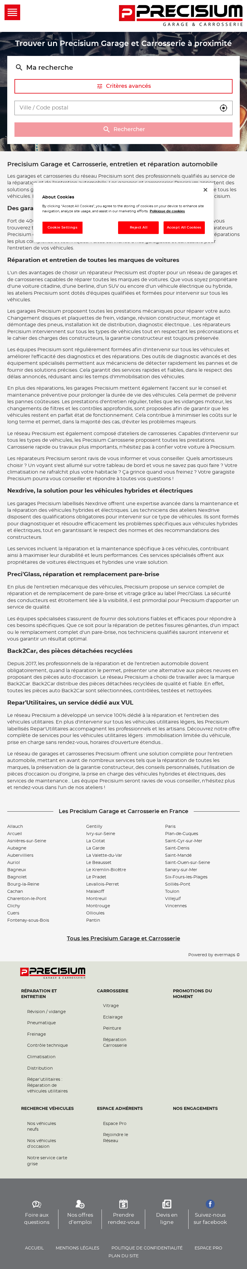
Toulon (172, 892)
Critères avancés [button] (128, 86)
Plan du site (123, 1256)
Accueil (34, 1248)
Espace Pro (115, 1124)
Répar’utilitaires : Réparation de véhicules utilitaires (47, 1085)
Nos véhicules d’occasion (41, 1144)
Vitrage (111, 1006)
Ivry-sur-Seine (100, 834)
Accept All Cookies (184, 227)
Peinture (112, 1028)
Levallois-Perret (102, 884)
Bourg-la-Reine (23, 884)
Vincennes (176, 906)
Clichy (13, 906)
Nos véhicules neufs (41, 1127)
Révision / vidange (46, 1012)
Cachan (15, 892)
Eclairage (113, 1017)
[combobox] (115, 108)
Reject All (139, 227)
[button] (223, 108)
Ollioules (95, 913)
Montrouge (98, 906)
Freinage (36, 1034)
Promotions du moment (192, 994)
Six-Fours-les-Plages (186, 877)
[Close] (205, 189)
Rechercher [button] (129, 129)
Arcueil (14, 834)
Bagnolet (17, 877)
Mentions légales (77, 1248)
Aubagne (16, 848)
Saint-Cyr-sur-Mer (183, 841)
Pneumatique (41, 1023)
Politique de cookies (167, 211)
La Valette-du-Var (104, 855)
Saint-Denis (177, 848)
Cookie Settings (63, 227)
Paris (170, 827)
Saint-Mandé (178, 855)
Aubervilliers (20, 855)
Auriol (13, 863)
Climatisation (41, 1057)
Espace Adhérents (120, 1109)
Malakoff (95, 892)
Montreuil (96, 899)
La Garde (95, 848)
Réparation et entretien (39, 994)
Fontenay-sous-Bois (28, 920)
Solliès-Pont (177, 884)
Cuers (13, 913)
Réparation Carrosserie (115, 1043)
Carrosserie (112, 991)
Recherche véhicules (47, 1109)
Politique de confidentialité (147, 1248)
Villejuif (173, 899)
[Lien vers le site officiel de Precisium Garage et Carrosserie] (180, 16)
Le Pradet (96, 877)
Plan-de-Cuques (181, 834)
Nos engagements (195, 1109)
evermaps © (227, 955)
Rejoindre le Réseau (115, 1138)
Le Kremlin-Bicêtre (106, 870)
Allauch (15, 827)
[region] (123, 212)
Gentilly (94, 827)
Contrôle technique (47, 1045)
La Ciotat (95, 841)
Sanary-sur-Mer (181, 870)
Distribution (40, 1068)
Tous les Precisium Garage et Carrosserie (123, 939)
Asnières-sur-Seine (26, 841)
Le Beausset (98, 863)
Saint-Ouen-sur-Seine (187, 863)
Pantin (93, 920)
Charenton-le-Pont (26, 899)
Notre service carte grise (47, 1161)
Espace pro (208, 1248)
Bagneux (16, 870)
